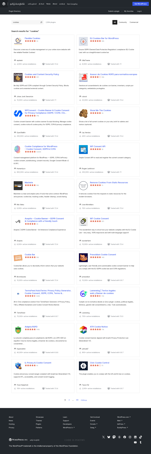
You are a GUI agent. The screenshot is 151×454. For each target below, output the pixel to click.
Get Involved (95, 417)
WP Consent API (97, 146)
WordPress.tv (69, 428)
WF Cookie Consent (99, 218)
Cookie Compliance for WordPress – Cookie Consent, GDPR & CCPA (41, 147)
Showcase (40, 417)
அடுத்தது (84, 400)
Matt (119, 421)
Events (92, 421)
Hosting (11, 424)
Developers (67, 424)
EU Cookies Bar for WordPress (104, 38)
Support (66, 421)
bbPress (121, 424)
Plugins (38, 424)
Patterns (39, 428)
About (11, 417)
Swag (93, 428)
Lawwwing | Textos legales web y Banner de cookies (103, 291)
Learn (65, 417)
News (11, 421)
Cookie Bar (30, 254)
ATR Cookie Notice (99, 327)
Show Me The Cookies (100, 110)
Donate (93, 424)
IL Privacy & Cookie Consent (38, 363)
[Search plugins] (41, 22)
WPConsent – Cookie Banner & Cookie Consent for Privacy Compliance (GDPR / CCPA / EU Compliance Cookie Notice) (47, 111)
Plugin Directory (15, 11)
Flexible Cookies (32, 38)
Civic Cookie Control (99, 363)
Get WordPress (141, 4)
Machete (29, 182)
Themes (39, 421)
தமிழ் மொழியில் (34, 440)
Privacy (11, 428)
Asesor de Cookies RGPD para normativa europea (113, 74)
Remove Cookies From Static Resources (109, 182)
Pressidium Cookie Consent (103, 254)
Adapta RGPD (31, 327)
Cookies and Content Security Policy (42, 74)
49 (77, 400)
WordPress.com (124, 417)
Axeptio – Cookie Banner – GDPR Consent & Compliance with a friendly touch (44, 219)
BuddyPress (122, 428)
